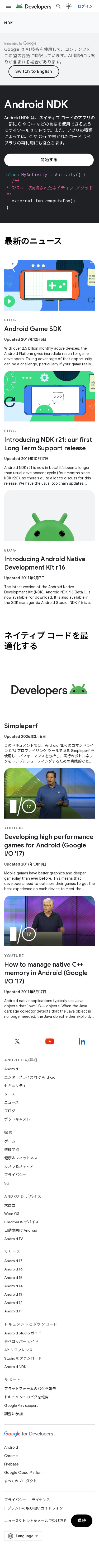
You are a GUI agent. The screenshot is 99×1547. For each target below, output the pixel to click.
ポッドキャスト (17, 1119)
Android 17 (13, 1260)
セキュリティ (15, 1085)
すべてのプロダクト (20, 1481)
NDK (8, 22)
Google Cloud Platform (24, 1472)
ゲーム (9, 1141)
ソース (9, 1094)
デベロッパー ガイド (21, 1341)
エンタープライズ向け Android (29, 1077)
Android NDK (15, 1366)
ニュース (11, 1102)
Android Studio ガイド (22, 1333)
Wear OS (11, 1213)
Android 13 (13, 1294)
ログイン (85, 6)
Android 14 (13, 1286)
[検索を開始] (58, 6)
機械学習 (11, 1149)
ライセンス (41, 1500)
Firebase (11, 1464)
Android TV (13, 1238)
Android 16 (13, 1269)
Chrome (11, 1455)
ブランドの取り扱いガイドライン (35, 1508)
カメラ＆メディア (19, 1166)
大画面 (9, 1205)
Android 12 (13, 1302)
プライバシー (15, 1174)
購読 (81, 1520)
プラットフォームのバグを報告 (30, 1388)
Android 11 (13, 1311)
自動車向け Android (20, 1230)
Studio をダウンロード (23, 1358)
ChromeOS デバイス (21, 1222)
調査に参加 (13, 1413)
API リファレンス (18, 1350)
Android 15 (13, 1277)
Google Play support (21, 1405)
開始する (49, 160)
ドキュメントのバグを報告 (26, 1397)
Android (11, 1069)
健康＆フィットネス (20, 1158)
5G (7, 1183)
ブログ (9, 1110)
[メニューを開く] (8, 6)
